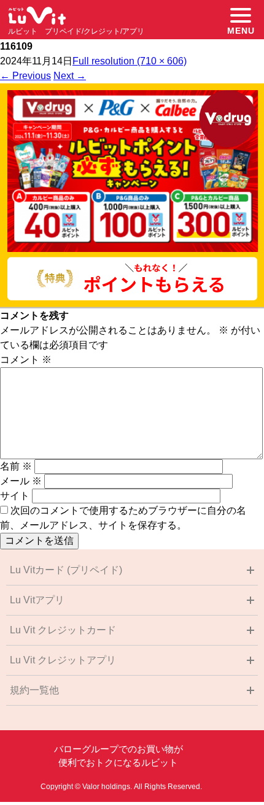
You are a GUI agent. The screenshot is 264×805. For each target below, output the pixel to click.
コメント (26, 359)
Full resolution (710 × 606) (129, 61)
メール (21, 481)
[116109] (132, 305)
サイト (14, 495)
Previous (25, 76)
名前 (16, 466)
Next (69, 76)
